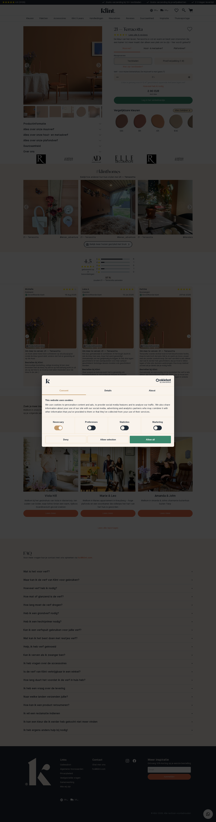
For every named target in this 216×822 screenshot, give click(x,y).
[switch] (91, 428)
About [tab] (152, 390)
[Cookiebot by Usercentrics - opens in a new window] (158, 381)
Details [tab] (108, 390)
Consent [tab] (64, 390)
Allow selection (108, 439)
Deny (65, 439)
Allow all (150, 439)
